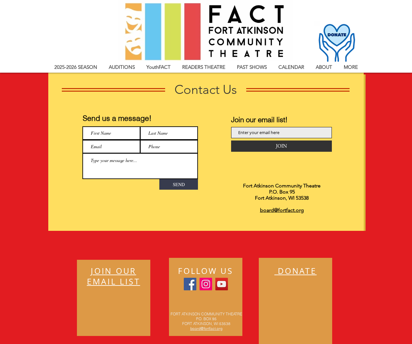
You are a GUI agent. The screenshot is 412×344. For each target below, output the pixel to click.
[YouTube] (221, 284)
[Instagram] (206, 284)
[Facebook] (190, 284)
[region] (113, 298)
